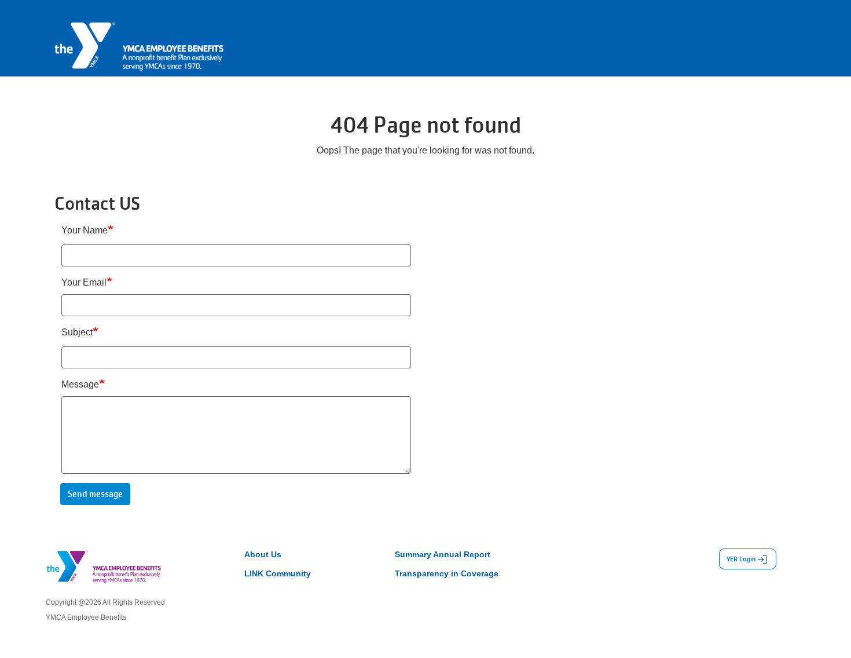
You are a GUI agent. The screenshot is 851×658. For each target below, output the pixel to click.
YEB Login (741, 559)
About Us (262, 554)
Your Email (84, 282)
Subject (77, 332)
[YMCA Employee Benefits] (138, 37)
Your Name (84, 230)
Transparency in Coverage (446, 573)
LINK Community (277, 573)
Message (80, 384)
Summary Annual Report (442, 554)
